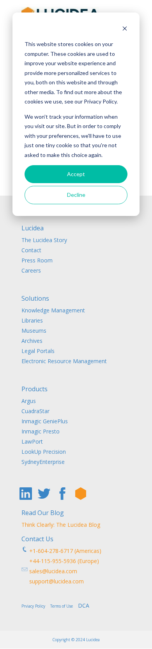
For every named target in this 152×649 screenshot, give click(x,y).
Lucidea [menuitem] (32, 228)
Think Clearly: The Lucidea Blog (60, 524)
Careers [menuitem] (31, 270)
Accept (76, 174)
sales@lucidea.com (52, 571)
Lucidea (93, 639)
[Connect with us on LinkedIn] (26, 494)
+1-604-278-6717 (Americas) (64, 551)
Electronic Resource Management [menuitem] (64, 361)
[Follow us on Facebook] (62, 494)
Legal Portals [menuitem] (38, 351)
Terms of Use (63, 606)
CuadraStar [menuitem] (35, 411)
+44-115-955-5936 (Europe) (60, 561)
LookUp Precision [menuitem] (43, 451)
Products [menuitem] (34, 389)
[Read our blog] (81, 494)
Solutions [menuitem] (35, 299)
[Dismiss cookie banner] (124, 29)
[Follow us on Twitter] (44, 494)
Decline (76, 194)
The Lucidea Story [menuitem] (44, 240)
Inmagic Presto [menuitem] (40, 431)
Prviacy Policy (35, 606)
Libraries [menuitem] (32, 320)
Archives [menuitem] (31, 340)
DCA (83, 605)
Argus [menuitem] (28, 401)
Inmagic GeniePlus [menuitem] (44, 421)
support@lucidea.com (52, 581)
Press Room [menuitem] (37, 260)
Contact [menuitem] (31, 250)
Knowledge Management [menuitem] (53, 310)
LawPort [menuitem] (32, 441)
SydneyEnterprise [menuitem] (43, 461)
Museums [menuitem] (33, 330)
